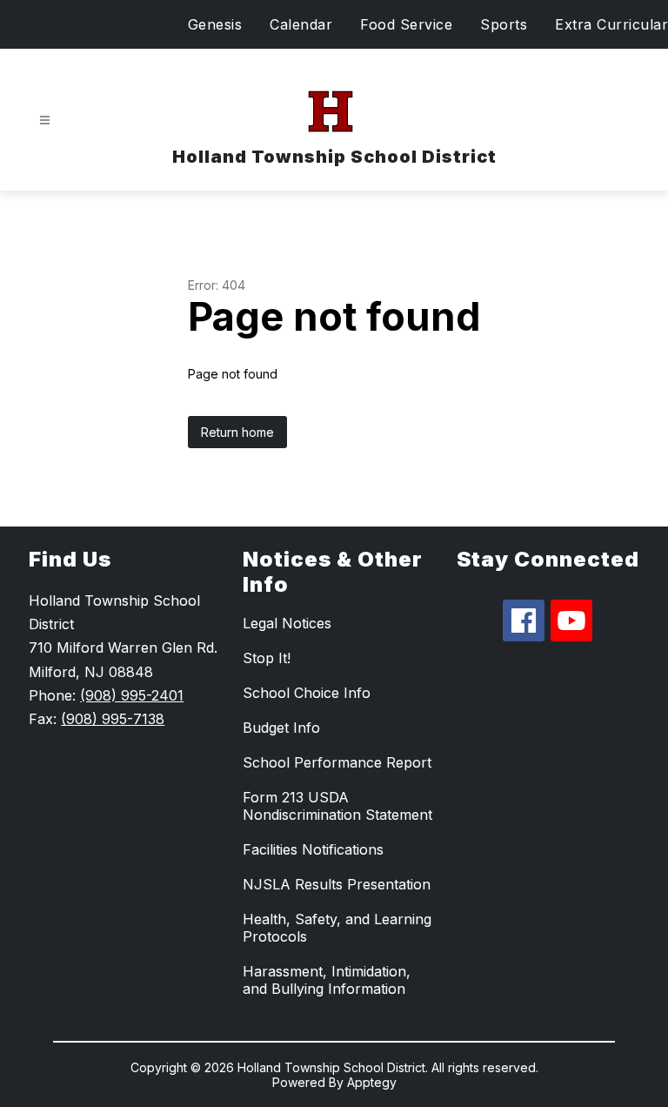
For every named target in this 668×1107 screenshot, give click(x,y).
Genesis (215, 24)
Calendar (301, 24)
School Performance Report (337, 762)
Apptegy (372, 1082)
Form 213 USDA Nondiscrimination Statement (337, 805)
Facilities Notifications (313, 849)
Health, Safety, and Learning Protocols (337, 927)
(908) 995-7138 (112, 719)
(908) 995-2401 (132, 695)
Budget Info (281, 727)
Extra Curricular (611, 24)
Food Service (406, 24)
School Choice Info (307, 692)
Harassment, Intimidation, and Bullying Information (327, 980)
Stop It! (267, 658)
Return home (237, 432)
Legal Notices (287, 623)
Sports (503, 24)
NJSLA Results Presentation (337, 884)
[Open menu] (45, 121)
